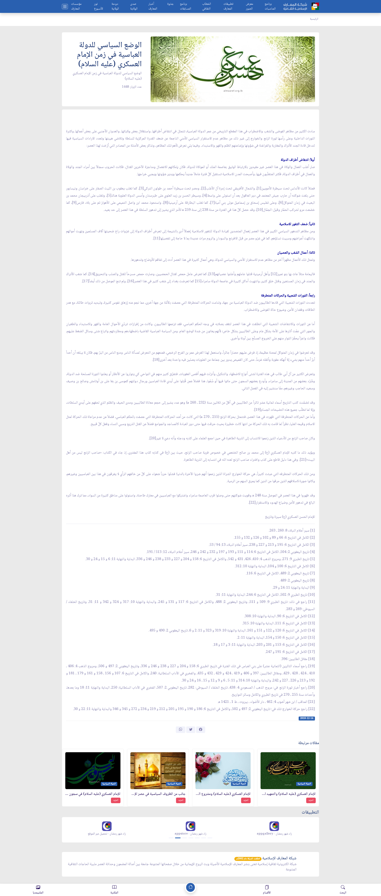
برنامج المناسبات (270, 6)
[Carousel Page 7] (210, 837)
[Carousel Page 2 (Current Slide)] (178, 837)
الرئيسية (314, 19)
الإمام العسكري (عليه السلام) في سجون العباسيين (92, 794)
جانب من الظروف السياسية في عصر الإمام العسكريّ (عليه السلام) (158, 794)
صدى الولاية (134, 6)
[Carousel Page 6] (203, 837)
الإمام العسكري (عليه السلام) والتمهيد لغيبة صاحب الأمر (288, 794)
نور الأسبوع (98, 6)
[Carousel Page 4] (191, 837)
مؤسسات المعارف (76, 6)
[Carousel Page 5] (197, 837)
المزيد (311, 800)
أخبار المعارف (152, 6)
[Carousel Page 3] (184, 837)
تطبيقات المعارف (228, 6)
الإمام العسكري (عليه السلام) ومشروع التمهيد (223, 794)
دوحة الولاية (115, 6)
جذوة (170, 4)
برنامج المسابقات (185, 6)
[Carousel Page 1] (171, 837)
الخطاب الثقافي (206, 6)
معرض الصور (249, 6)
